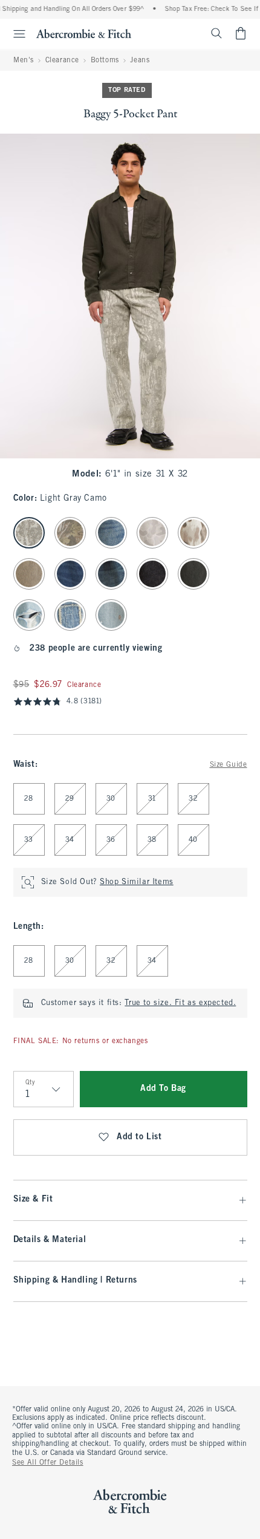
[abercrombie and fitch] (83, 33)
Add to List (139, 1137)
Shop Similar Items (137, 882)
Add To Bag (163, 1089)
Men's (23, 60)
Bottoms (105, 60)
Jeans (139, 60)
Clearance (62, 60)
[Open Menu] (14, 33)
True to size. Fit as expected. (180, 1003)
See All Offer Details (47, 1462)
